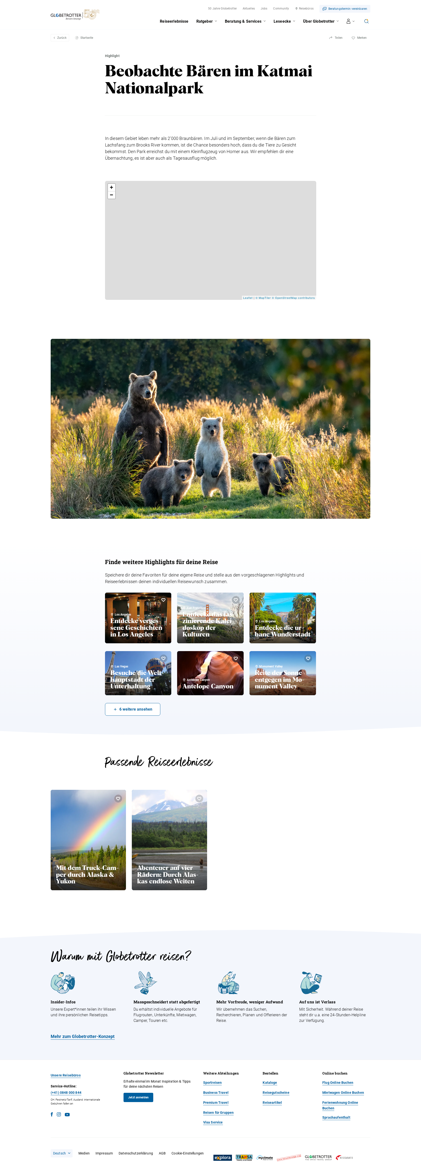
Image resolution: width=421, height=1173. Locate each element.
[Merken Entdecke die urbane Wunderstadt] (308, 600)
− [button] (111, 195)
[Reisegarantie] (344, 1157)
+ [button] (111, 187)
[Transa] (244, 1158)
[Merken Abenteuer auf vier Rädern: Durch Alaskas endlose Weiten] (199, 798)
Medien (84, 1153)
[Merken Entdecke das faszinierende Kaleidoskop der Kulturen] (236, 600)
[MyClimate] (264, 1158)
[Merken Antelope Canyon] (236, 658)
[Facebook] (52, 1115)
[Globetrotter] (318, 1157)
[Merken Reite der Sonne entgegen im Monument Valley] (308, 658)
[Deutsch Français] (62, 1153)
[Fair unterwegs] (289, 1157)
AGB (162, 1153)
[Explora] (222, 1158)
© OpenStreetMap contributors (293, 298)
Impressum (104, 1153)
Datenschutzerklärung (136, 1153)
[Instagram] (59, 1115)
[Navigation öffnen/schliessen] (351, 21)
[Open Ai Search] (366, 21)
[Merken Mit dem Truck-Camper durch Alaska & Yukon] (118, 798)
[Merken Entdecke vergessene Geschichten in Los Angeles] (163, 600)
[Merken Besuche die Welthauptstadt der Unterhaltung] (163, 658)
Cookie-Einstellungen (188, 1153)
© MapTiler (263, 298)
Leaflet (248, 298)
